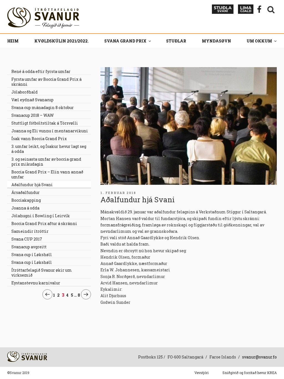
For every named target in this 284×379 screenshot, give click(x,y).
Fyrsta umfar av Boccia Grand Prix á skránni (46, 82)
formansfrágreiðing (120, 225)
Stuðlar (176, 41)
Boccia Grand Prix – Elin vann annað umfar (47, 174)
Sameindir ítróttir (30, 231)
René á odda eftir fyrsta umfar (40, 71)
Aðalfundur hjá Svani (32, 184)
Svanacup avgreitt (29, 246)
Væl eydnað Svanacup (32, 99)
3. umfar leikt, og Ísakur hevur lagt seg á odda (48, 149)
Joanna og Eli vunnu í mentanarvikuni (49, 130)
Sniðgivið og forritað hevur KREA (249, 372)
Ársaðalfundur (25, 192)
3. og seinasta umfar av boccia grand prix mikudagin (46, 161)
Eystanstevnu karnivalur (35, 282)
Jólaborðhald (24, 92)
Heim (13, 41)
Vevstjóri (201, 372)
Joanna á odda (25, 208)
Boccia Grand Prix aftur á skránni (44, 223)
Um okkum (259, 41)
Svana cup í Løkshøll (31, 254)
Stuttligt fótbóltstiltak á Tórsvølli (44, 123)
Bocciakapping (26, 200)
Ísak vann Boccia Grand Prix (39, 138)
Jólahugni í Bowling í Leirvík (40, 215)
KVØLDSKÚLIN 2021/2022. (61, 41)
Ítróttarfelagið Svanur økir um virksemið (41, 272)
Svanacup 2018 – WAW (32, 115)
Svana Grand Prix (125, 41)
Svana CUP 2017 (26, 239)
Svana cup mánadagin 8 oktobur (42, 107)
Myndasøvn (216, 41)
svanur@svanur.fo (259, 357)
